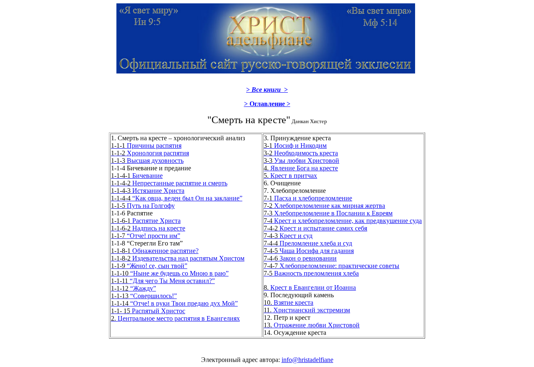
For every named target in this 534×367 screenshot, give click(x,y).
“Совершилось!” (144, 295)
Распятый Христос (148, 310)
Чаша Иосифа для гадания (309, 250)
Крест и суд (288, 235)
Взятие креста (288, 302)
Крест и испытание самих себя (315, 228)
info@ (290, 359)
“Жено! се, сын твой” (149, 265)
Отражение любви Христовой (312, 325)
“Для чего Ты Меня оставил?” (163, 280)
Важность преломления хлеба (311, 273)
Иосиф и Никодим (295, 145)
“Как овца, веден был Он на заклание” (176, 198)
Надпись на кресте (148, 228)
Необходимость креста (301, 153)
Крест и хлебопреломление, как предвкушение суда (343, 220)
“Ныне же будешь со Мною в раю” (170, 273)
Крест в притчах (290, 175)
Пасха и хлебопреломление (308, 198)
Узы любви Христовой (301, 160)
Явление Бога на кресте (301, 168)
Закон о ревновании (300, 258)
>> (267, 89)
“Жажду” (133, 288)
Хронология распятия (150, 153)
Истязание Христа (147, 190)
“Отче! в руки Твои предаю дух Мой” (174, 303)
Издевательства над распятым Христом (177, 258)
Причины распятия (146, 145)
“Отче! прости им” (145, 235)
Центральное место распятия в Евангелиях (175, 318)
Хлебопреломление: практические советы (331, 265)
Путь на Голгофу (143, 205)
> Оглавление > (267, 103)
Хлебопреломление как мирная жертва (324, 205)
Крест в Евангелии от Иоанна (310, 287)
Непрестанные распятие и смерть (169, 183)
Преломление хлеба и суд (308, 243)
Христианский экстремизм (307, 310)
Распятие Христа (146, 220)
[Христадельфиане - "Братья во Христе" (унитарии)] (265, 70)
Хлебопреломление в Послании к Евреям (328, 213)
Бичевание (137, 175)
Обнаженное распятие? (155, 250)
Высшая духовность (147, 160)
